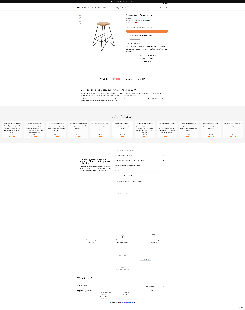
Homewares (95, 7)
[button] (139, 150)
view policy (91, 242)
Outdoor (125, 288)
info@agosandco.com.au (86, 288)
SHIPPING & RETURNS (147, 58)
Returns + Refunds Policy (106, 292)
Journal (125, 294)
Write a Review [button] (146, 259)
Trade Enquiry (147, 61)
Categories (125, 285)
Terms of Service (104, 296)
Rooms (104, 7)
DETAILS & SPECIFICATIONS (147, 55)
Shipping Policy (103, 294)
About (101, 290)
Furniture (86, 7)
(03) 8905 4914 (84, 285)
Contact (79, 3)
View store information (135, 39)
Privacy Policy (103, 298)
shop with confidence (122, 242)
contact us (154, 242)
